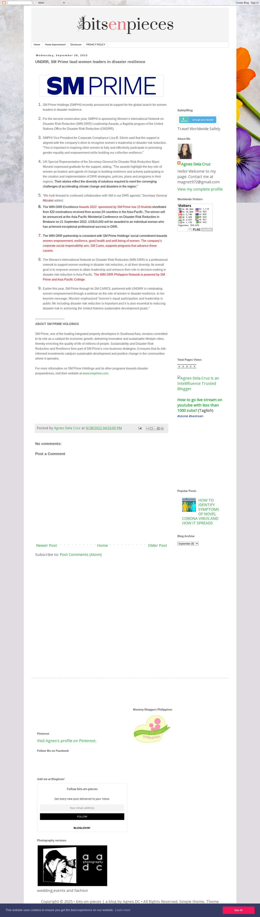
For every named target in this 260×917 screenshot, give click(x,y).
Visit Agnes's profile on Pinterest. (67, 740)
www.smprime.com (95, 373)
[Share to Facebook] (158, 428)
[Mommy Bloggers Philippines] (152, 742)
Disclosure (75, 44)
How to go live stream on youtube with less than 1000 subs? (200, 405)
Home (37, 44)
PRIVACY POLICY (95, 44)
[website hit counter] (186, 367)
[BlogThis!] (151, 428)
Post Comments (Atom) (81, 554)
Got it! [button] (238, 910)
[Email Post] (139, 428)
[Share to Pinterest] (162, 428)
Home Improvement (55, 44)
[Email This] (148, 428)
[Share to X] (155, 428)
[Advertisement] (101, 589)
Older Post (157, 545)
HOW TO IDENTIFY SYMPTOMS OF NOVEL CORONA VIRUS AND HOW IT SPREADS (200, 512)
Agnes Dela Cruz (196, 164)
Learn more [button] (122, 910)
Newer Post (46, 545)
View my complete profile (200, 189)
